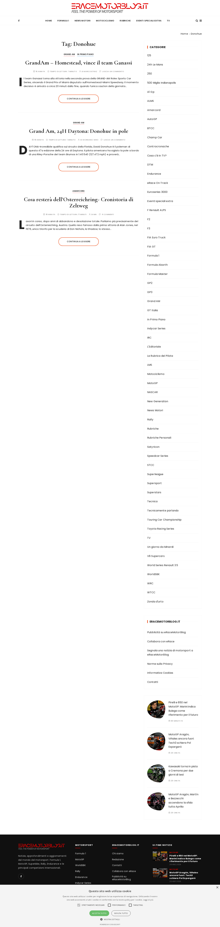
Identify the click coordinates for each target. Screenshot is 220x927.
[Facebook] (21, 876)
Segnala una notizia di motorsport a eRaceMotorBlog (170, 652)
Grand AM (69, 54)
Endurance (154, 174)
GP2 (149, 283)
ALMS (150, 101)
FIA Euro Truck (156, 237)
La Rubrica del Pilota (160, 356)
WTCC (151, 592)
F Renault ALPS (156, 210)
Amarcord (78, 191)
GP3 (149, 292)
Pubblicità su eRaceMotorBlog (166, 632)
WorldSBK (153, 574)
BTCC (150, 128)
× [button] (217, 887)
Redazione (118, 859)
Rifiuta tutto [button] (121, 913)
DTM (150, 164)
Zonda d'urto (155, 601)
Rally (150, 419)
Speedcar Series (157, 456)
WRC (150, 583)
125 (149, 55)
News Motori (83, 20)
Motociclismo (105, 20)
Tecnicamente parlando (163, 510)
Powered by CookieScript (110, 924)
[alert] (110, 906)
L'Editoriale (154, 347)
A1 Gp (150, 92)
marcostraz (90, 71)
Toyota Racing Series (160, 529)
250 (149, 73)
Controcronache (158, 146)
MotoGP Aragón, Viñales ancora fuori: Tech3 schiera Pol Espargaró (183, 875)
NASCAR (152, 392)
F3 (148, 228)
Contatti (152, 682)
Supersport (154, 483)
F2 (148, 219)
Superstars (154, 492)
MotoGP (152, 383)
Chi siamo (118, 853)
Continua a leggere (79, 98)
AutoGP (152, 119)
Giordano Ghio (90, 140)
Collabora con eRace (160, 641)
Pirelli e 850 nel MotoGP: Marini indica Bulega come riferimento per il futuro (185, 858)
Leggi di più (148, 900)
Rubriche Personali (159, 438)
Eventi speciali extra (148, 20)
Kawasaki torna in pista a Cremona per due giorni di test (183, 770)
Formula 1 (63, 20)
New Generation (157, 401)
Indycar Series (156, 328)
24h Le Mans (155, 64)
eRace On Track (157, 183)
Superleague (155, 474)
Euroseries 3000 (157, 192)
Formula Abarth (157, 265)
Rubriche (125, 20)
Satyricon (153, 447)
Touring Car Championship (164, 520)
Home (48, 20)
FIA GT (151, 246)
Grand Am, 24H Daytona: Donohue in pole (78, 131)
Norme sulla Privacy (160, 664)
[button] (110, 919)
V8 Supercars (156, 556)
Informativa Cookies (160, 673)
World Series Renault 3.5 (162, 565)
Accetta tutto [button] (99, 913)
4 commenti (108, 214)
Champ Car (154, 137)
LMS (149, 365)
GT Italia (152, 310)
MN (95, 214)
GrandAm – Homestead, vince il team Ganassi (78, 62)
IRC (149, 338)
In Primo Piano (85, 54)
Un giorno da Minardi (160, 547)
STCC (150, 465)
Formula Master (157, 274)
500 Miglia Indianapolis (161, 83)
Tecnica (152, 501)
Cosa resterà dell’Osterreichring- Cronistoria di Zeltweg (78, 202)
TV (168, 20)
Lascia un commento (113, 71)
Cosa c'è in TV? (157, 155)
